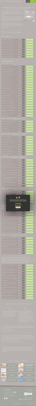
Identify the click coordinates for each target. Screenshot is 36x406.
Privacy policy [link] (18, 208)
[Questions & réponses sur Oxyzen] (25, 1)
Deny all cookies (18, 205)
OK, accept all (18, 203)
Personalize (18, 207)
